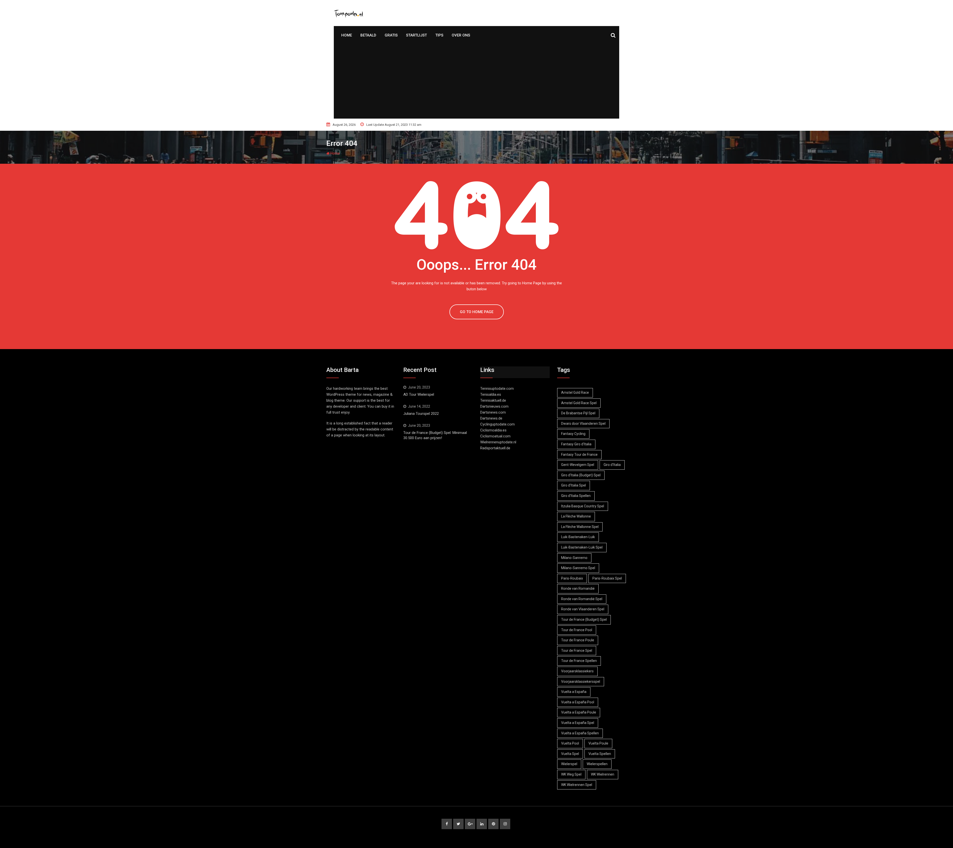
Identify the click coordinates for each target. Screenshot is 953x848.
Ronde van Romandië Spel (581, 599)
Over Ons (461, 35)
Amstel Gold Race (575, 392)
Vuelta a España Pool (577, 702)
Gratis (391, 35)
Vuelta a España (573, 692)
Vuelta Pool (570, 743)
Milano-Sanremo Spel (578, 568)
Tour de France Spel (576, 650)
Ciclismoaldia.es (493, 430)
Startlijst (416, 35)
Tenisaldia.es (490, 394)
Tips (439, 35)
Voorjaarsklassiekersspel (580, 682)
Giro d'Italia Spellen (576, 496)
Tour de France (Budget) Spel (584, 619)
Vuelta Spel (570, 754)
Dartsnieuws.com (494, 406)
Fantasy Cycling (573, 434)
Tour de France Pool (576, 630)
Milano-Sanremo (574, 558)
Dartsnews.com (493, 412)
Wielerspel (569, 764)
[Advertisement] (476, 81)
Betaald (368, 35)
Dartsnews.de (491, 418)
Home (346, 35)
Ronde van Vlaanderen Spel (582, 609)
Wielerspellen (597, 764)
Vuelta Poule (598, 743)
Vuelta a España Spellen (580, 733)
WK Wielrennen (602, 774)
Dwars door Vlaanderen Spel (583, 423)
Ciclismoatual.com (495, 436)
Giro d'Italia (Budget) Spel (581, 475)
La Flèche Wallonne (576, 516)
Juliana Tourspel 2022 (421, 413)
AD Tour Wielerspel (418, 394)
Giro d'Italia (612, 465)
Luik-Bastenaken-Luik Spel (582, 547)
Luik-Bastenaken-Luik (578, 537)
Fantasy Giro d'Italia (576, 444)
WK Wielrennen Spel (576, 785)
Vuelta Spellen (599, 754)
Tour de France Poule (577, 640)
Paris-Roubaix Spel (607, 578)
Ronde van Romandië (578, 588)
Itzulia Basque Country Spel (582, 506)
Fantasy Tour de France (579, 455)
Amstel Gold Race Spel (579, 403)
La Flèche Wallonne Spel (580, 527)
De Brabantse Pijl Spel (578, 413)
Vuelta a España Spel (577, 723)
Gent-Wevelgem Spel (577, 465)
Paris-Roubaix (572, 578)
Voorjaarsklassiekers (577, 671)
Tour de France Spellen (579, 661)
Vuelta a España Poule (578, 712)
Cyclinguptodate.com (497, 424)
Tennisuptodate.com (497, 388)
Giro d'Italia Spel (573, 485)
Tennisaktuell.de (493, 400)
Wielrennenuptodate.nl (498, 442)
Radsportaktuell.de (495, 448)
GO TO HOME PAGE (476, 312)
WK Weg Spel (571, 774)
